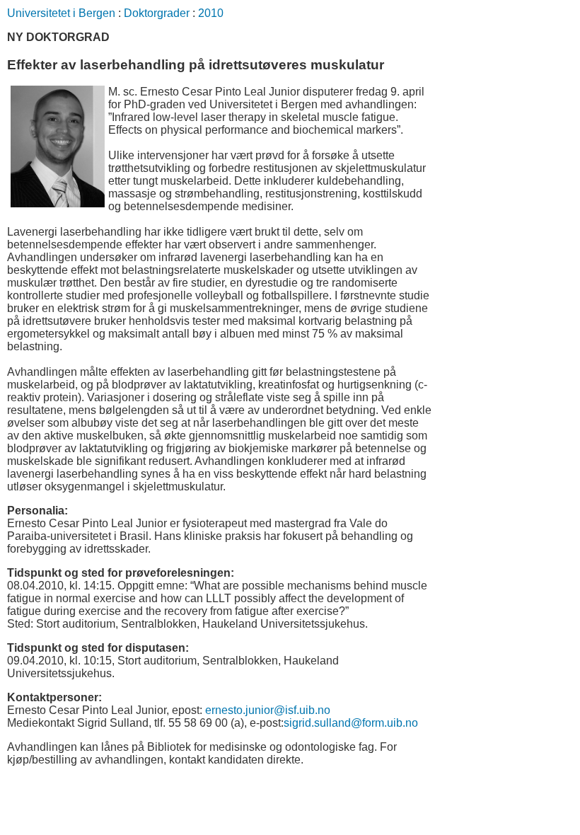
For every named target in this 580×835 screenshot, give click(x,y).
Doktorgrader (157, 13)
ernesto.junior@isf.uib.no (267, 710)
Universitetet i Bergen (61, 13)
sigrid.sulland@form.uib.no (351, 723)
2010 (211, 13)
